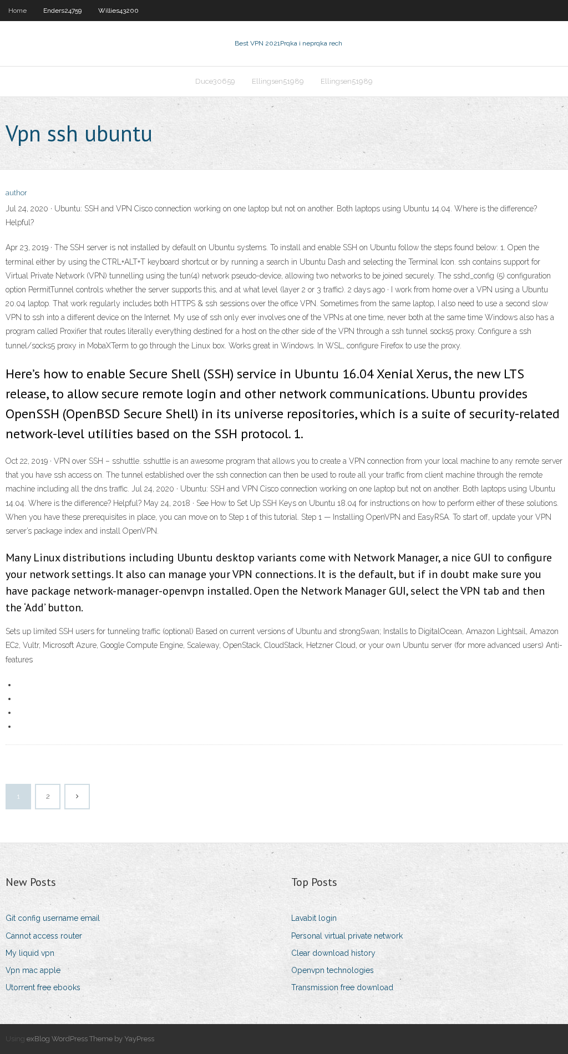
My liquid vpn (30, 953)
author (16, 193)
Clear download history (333, 953)
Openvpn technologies (332, 970)
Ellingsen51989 (278, 81)
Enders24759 (62, 10)
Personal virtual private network (347, 935)
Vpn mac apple (33, 970)
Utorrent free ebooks (43, 987)
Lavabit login (314, 918)
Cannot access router (44, 935)
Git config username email (53, 918)
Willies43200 (118, 10)
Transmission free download (342, 987)
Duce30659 (215, 81)
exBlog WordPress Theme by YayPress (90, 1039)
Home (17, 10)
